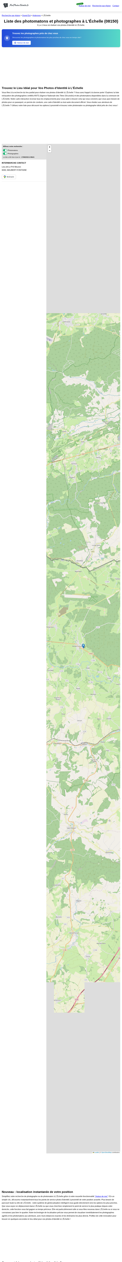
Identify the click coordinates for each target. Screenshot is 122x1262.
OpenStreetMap (106, 1152)
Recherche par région (101, 6)
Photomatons (13, 150)
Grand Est (26, 15)
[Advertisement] (61, 66)
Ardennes (37, 15)
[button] (83, 646)
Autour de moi (85, 6)
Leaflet (96, 1152)
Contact (115, 6)
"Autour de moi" (101, 1196)
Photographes (13, 154)
